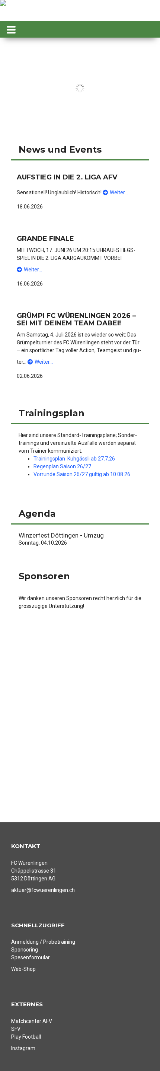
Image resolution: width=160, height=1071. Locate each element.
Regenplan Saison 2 (56, 466)
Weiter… (119, 192)
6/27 (85, 466)
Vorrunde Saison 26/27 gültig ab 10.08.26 (81, 474)
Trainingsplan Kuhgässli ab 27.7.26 (74, 459)
